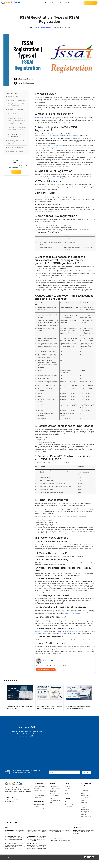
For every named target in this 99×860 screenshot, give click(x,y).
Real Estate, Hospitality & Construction (87, 812)
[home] (10, 3)
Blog (66, 790)
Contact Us (68, 803)
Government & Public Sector (86, 798)
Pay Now (67, 793)
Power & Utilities (85, 809)
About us (67, 786)
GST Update (52, 793)
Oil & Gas (83, 807)
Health (82, 800)
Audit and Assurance (39, 795)
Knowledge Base (54, 786)
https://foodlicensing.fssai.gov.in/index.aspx (71, 631)
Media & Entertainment (86, 804)
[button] (53, 3)
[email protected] (9, 801)
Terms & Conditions (70, 804)
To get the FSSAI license (42, 631)
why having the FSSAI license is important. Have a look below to (61, 135)
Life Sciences (84, 802)
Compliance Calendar (55, 788)
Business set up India (39, 786)
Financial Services (85, 795)
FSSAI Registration (53, 176)
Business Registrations (39, 797)
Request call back (90, 2)
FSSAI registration (40, 117)
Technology (83, 814)
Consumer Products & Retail (86, 792)
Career (66, 801)
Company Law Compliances (53, 791)
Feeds (51, 802)
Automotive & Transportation (84, 789)
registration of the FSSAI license (53, 145)
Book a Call (16, 172)
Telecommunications (86, 816)
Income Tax (52, 798)
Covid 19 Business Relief (56, 800)
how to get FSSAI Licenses (72, 613)
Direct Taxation (37, 788)
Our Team (67, 788)
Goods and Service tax (39, 790)
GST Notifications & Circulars (54, 796)
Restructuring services (39, 793)
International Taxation (39, 792)
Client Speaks (68, 792)
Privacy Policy (68, 806)
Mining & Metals (85, 805)
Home (46, 2)
